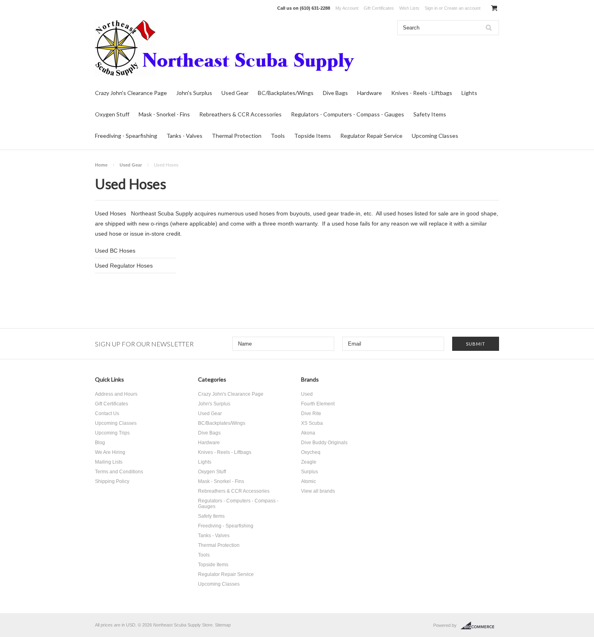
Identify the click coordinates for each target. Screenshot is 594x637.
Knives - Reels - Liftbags (421, 92)
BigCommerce (480, 625)
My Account (346, 8)
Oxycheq (310, 452)
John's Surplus (194, 92)
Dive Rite (311, 413)
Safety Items (429, 114)
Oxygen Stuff (112, 114)
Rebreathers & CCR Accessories (240, 114)
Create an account (462, 8)
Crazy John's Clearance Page (131, 92)
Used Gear (235, 92)
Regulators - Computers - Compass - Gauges (347, 114)
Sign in (431, 8)
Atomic (308, 481)
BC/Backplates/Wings (286, 92)
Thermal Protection (236, 135)
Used (307, 394)
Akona (308, 433)
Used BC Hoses (115, 250)
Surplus (309, 472)
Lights (469, 92)
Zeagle (308, 462)
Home (101, 164)
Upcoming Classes (435, 135)
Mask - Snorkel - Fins (164, 114)
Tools (278, 135)
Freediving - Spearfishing (126, 135)
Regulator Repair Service (371, 135)
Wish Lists (409, 8)
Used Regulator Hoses (124, 265)
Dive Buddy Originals (324, 442)
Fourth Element (318, 404)
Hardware (369, 92)
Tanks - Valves (184, 135)
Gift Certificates (379, 8)
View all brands (318, 491)
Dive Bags (335, 92)
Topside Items (312, 135)
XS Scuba (312, 423)
